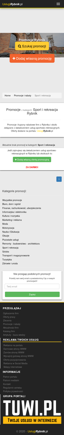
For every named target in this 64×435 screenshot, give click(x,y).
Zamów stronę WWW (13, 352)
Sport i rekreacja (10, 247)
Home (8, 95)
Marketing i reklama (12, 219)
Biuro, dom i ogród (11, 203)
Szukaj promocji (33, 46)
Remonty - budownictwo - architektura (21, 243)
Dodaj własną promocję (33, 58)
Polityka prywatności (13, 391)
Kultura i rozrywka (11, 215)
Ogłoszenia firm (11, 313)
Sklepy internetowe (12, 366)
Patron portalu (10, 376)
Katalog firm (9, 331)
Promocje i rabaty (11, 324)
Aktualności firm (11, 327)
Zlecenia (7, 320)
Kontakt (7, 384)
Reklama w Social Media (15, 363)
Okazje (5, 235)
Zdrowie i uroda (10, 263)
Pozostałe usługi (10, 239)
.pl (12, 4)
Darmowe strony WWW (14, 348)
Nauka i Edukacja (10, 231)
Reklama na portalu (13, 345)
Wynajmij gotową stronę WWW (18, 356)
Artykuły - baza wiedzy (14, 334)
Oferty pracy (9, 316)
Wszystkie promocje (12, 200)
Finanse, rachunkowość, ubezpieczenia (21, 208)
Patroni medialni (11, 380)
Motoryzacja (8, 227)
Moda (5, 223)
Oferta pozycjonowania (14, 359)
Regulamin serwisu (12, 387)
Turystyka (7, 259)
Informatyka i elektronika (14, 211)
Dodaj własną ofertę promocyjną (33, 159)
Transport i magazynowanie (16, 255)
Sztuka (5, 251)
